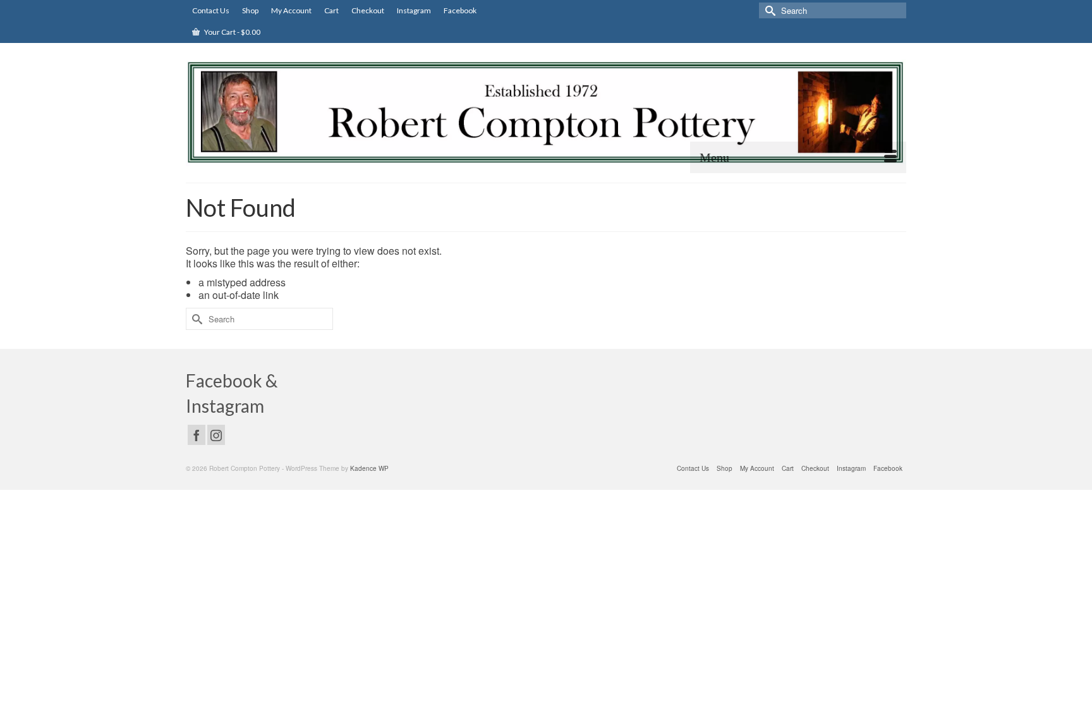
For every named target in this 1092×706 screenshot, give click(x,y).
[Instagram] (216, 435)
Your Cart (231, 32)
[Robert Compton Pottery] (546, 112)
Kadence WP (369, 468)
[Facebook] (196, 435)
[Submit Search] (768, 10)
